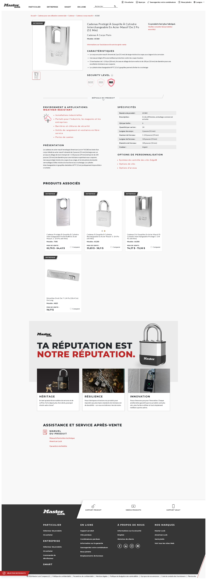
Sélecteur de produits (52, 531)
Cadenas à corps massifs (84, 16)
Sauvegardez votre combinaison (94, 548)
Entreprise (51, 541)
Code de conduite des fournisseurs (173, 576)
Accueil (33, 16)
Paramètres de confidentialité (83, 576)
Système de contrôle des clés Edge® (138, 160)
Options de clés (127, 164)
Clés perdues (86, 535)
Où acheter (48, 535)
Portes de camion (64, 137)
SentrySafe (159, 539)
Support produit (87, 531)
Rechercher (99, 6)
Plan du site (192, 576)
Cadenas (71, 16)
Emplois (121, 535)
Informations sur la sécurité (129, 531)
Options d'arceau (128, 168)
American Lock (161, 535)
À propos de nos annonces (150, 576)
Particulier (52, 525)
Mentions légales (102, 576)
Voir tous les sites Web (164, 543)
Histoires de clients (126, 539)
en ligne (86, 525)
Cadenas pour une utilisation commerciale (52, 16)
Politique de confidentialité (61, 576)
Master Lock (160, 531)
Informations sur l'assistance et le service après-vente (106, 44)
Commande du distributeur (49, 556)
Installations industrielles (68, 115)
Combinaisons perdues (90, 539)
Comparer (76, 247)
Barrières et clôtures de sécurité (72, 126)
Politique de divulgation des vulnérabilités (124, 576)
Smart (48, 564)
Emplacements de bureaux (91, 556)
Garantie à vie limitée (58, 446)
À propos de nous (131, 525)
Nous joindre (85, 552)
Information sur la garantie (91, 543)
